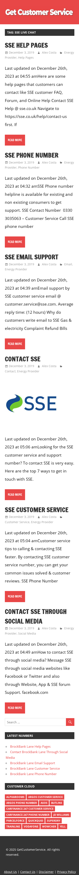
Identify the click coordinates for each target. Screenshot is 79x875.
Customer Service (17, 522)
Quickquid (35, 820)
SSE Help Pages (26, 45)
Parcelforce (15, 820)
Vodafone (31, 826)
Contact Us (27, 872)
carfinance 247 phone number (28, 815)
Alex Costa (49, 52)
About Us (10, 872)
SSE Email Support (31, 256)
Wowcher (49, 826)
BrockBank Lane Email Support (32, 763)
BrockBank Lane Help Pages (30, 746)
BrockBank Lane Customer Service (35, 768)
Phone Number (29, 167)
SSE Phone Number (31, 155)
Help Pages (26, 57)
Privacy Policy (66, 872)
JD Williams (61, 815)
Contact (10, 371)
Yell (63, 826)
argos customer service (45, 797)
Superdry (53, 820)
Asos (44, 803)
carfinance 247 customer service (30, 808)
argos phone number (21, 803)
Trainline (13, 826)
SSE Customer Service (36, 509)
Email (68, 264)
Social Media (27, 633)
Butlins (56, 803)
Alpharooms (15, 797)
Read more (15, 140)
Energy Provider (16, 269)
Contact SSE (22, 358)
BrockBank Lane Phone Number (33, 774)
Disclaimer (46, 872)
